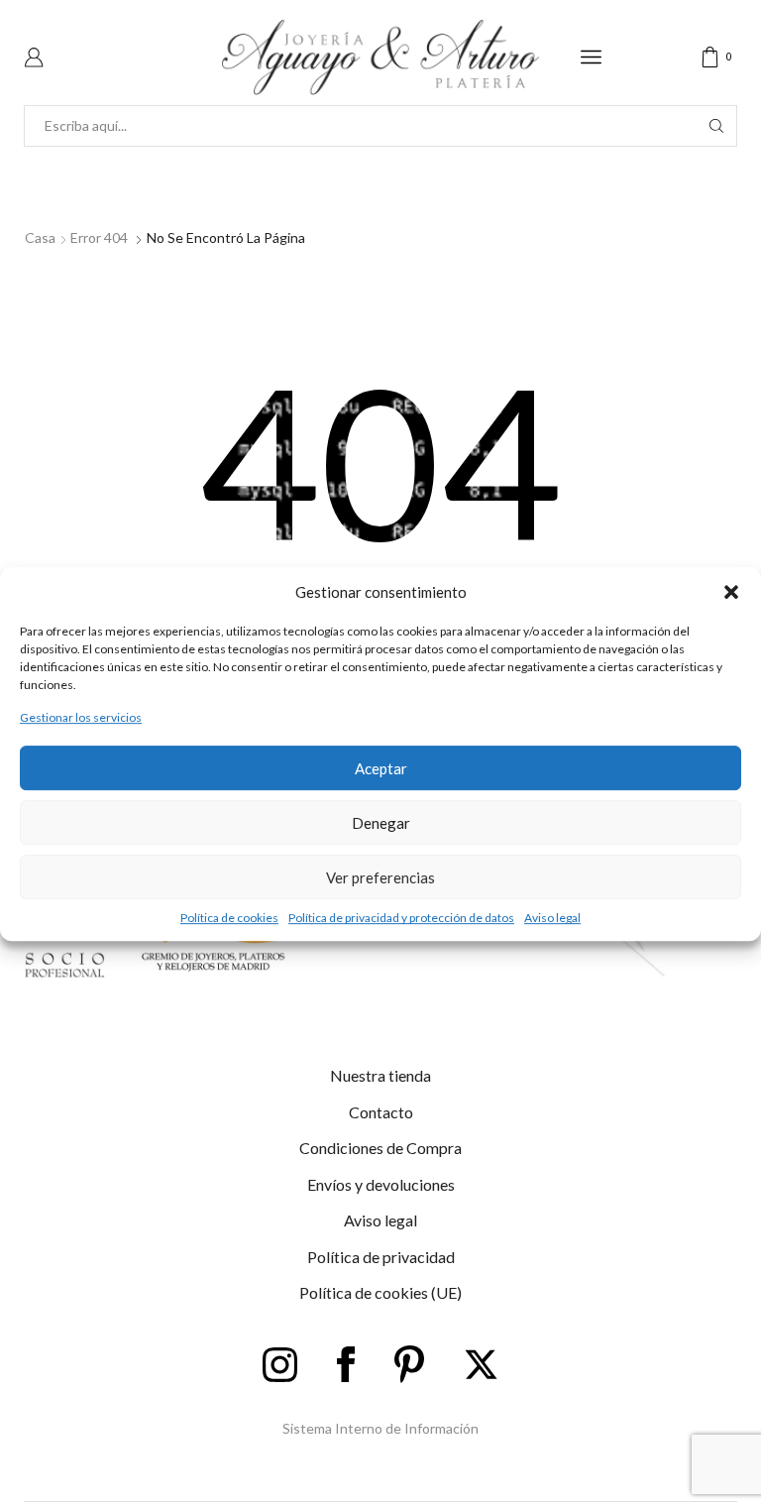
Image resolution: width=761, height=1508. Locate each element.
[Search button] (716, 126)
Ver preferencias (380, 877)
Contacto (381, 1111)
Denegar (381, 823)
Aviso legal (552, 917)
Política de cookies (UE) (380, 1292)
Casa (40, 237)
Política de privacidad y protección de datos (401, 917)
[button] (731, 592)
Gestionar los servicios (81, 717)
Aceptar (381, 768)
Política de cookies (229, 917)
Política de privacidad (381, 1256)
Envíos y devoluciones (381, 1184)
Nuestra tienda (380, 1075)
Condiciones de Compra (380, 1147)
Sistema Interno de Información (380, 1428)
